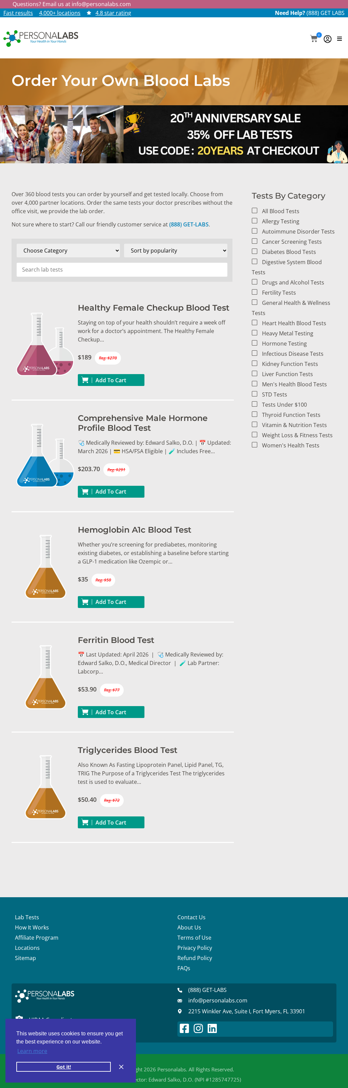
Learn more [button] (32, 1051)
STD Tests (274, 394)
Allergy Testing (280, 221)
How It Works (32, 927)
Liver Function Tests (287, 374)
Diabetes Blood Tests (289, 252)
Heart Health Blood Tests (294, 323)
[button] (313, 39)
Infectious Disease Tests (293, 353)
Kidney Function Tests (290, 364)
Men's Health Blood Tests (294, 384)
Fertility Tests (279, 292)
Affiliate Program (36, 937)
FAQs (183, 968)
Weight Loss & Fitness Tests (297, 435)
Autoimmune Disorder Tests (298, 231)
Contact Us (191, 917)
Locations (27, 948)
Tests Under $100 (284, 404)
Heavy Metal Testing (287, 333)
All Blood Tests (280, 211)
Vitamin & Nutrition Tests (294, 425)
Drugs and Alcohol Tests (293, 282)
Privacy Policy (194, 948)
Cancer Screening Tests (292, 241)
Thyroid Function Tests (291, 415)
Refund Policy (194, 958)
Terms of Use (194, 937)
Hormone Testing (284, 343)
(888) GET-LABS (189, 224)
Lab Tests (27, 917)
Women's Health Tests (290, 445)
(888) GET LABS (326, 13)
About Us (189, 927)
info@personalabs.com (101, 4)
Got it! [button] (63, 1067)
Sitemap (25, 958)
